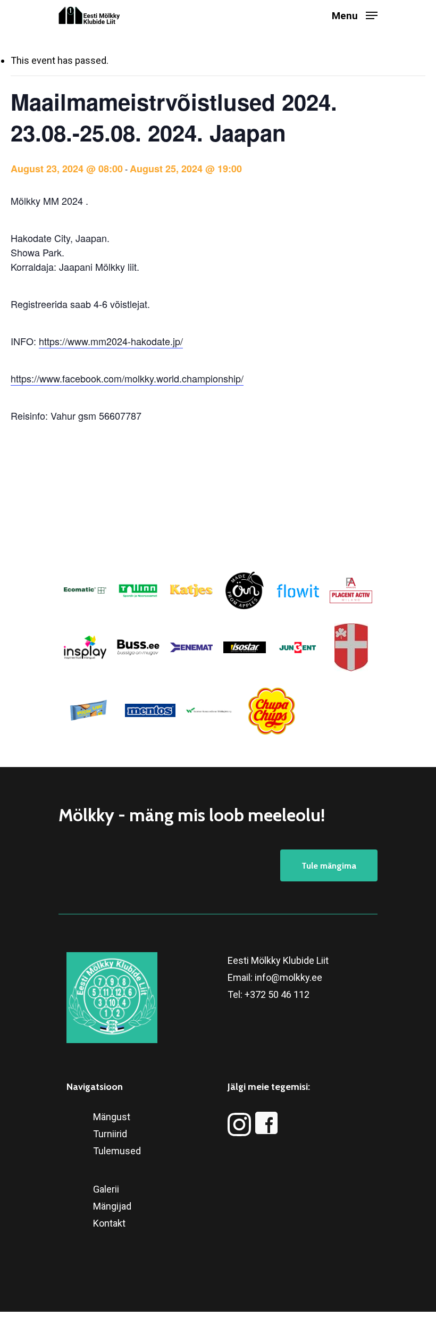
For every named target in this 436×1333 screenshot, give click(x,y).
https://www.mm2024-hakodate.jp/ (111, 341)
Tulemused (117, 1150)
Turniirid (110, 1133)
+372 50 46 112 (277, 994)
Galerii (106, 1189)
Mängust (111, 1116)
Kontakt (109, 1223)
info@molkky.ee (288, 977)
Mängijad (112, 1206)
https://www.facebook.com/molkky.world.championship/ (127, 378)
